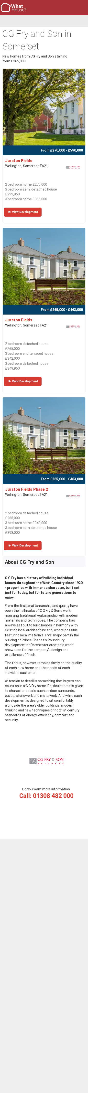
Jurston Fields (18, 160)
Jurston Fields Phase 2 (26, 489)
